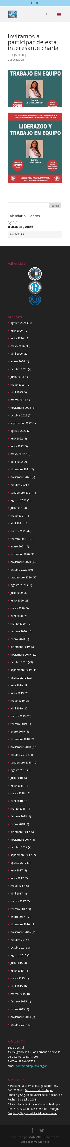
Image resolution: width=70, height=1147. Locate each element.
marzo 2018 (18, 808)
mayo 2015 (17, 978)
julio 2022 (16, 438)
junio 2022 (17, 446)
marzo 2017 (18, 901)
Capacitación (16, 59)
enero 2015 (17, 1009)
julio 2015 (16, 963)
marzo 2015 (18, 994)
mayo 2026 (17, 346)
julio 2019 (16, 685)
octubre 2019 (18, 662)
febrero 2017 (18, 909)
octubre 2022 (18, 415)
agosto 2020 (18, 585)
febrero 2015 (18, 1001)
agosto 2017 (18, 862)
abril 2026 (16, 353)
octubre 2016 (18, 940)
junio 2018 (17, 785)
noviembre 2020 (20, 562)
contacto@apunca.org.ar (31, 1066)
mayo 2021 (17, 515)
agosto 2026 (18, 323)
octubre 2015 (18, 947)
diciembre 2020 (20, 554)
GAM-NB (35, 1137)
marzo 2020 (18, 623)
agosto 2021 (18, 500)
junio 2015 (17, 970)
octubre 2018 (18, 755)
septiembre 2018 (21, 762)
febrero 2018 (18, 816)
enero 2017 (17, 917)
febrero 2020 (18, 631)
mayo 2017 (17, 886)
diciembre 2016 (20, 924)
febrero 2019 (18, 724)
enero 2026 (17, 361)
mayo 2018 (17, 793)
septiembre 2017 (21, 855)
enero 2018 (17, 824)
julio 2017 (16, 870)
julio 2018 (16, 778)
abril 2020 (16, 616)
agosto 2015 (18, 955)
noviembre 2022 (20, 407)
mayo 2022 (17, 454)
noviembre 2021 (20, 477)
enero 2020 (17, 639)
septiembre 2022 (21, 423)
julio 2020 (16, 593)
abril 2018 (16, 801)
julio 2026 (16, 330)
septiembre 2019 (21, 670)
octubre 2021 (18, 485)
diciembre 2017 (20, 832)
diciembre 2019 (20, 647)
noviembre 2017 (20, 839)
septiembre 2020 (21, 577)
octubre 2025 (18, 369)
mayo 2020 (17, 608)
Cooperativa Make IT (35, 1142)
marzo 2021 (18, 531)
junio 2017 (17, 878)
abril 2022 (16, 462)
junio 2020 (17, 600)
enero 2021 (17, 546)
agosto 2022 (18, 431)
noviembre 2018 (20, 747)
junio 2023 (17, 377)
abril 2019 (16, 708)
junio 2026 (17, 338)
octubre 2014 (18, 1024)
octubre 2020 (18, 569)
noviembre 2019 (20, 654)
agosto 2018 (18, 770)
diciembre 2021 (20, 469)
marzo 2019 (18, 716)
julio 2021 (16, 508)
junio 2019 (17, 693)
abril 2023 (16, 392)
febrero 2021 (18, 539)
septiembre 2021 (21, 492)
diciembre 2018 (20, 739)
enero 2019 (17, 731)
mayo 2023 (17, 384)
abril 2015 (16, 986)
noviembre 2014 (20, 1017)
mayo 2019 (17, 700)
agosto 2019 (18, 677)
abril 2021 (16, 523)
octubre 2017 (18, 847)
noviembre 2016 (20, 932)
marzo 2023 (18, 400)
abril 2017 (16, 893)
